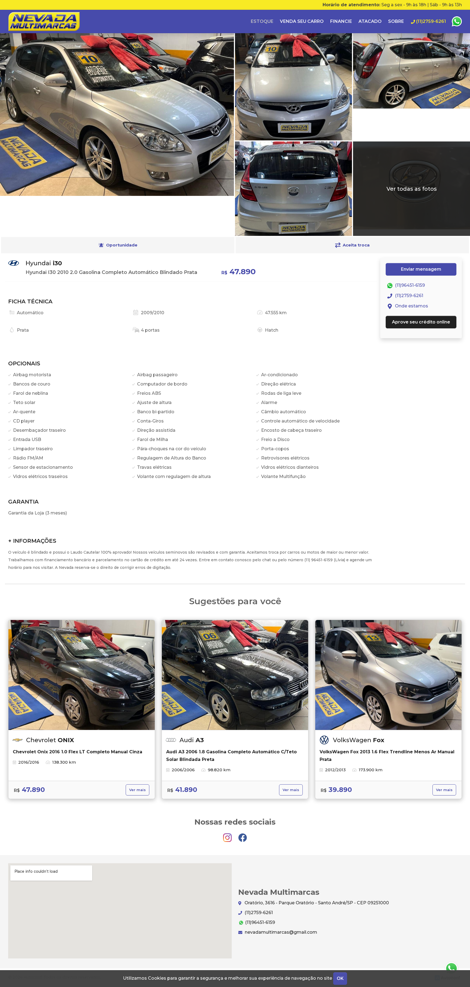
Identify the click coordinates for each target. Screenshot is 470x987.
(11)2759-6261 (408, 295)
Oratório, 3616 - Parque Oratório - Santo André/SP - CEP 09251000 (316, 902)
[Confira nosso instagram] (228, 835)
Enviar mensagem (421, 269)
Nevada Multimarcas (44, 21)
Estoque (262, 21)
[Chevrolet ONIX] (81, 675)
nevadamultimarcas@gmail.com (280, 932)
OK (340, 978)
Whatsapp (457, 21)
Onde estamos (411, 306)
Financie (341, 21)
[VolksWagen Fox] (388, 675)
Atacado (370, 21)
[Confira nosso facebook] (243, 835)
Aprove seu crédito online (421, 322)
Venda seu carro (302, 21)
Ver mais (137, 790)
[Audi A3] (235, 675)
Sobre (396, 21)
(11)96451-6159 (409, 285)
